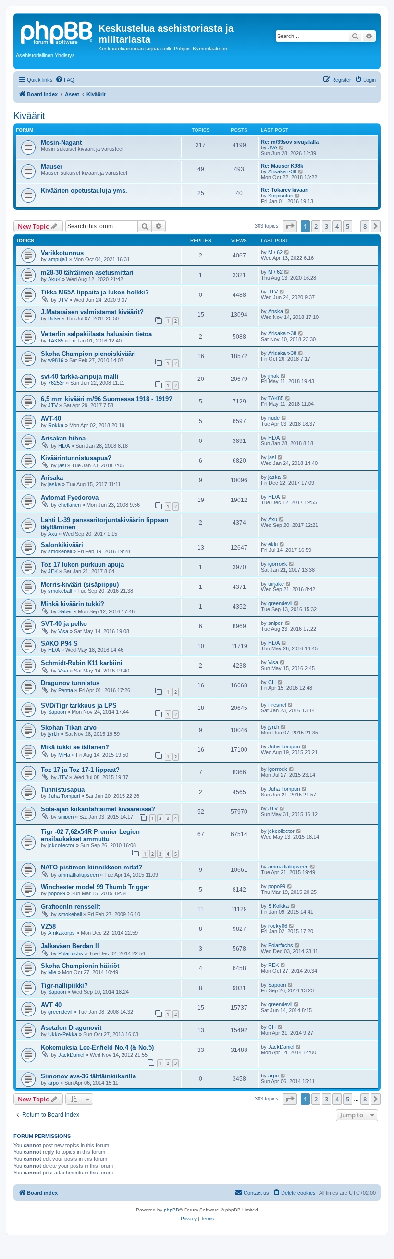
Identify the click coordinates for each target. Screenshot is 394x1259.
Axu (52, 534)
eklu (273, 544)
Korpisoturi (280, 195)
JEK (53, 571)
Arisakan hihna (63, 438)
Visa (63, 631)
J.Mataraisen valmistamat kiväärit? (92, 312)
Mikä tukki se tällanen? (75, 747)
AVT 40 (51, 1005)
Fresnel (277, 705)
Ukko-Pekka (62, 1034)
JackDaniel (71, 1055)
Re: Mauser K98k (282, 166)
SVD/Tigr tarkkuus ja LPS (79, 705)
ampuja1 (58, 259)
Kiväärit (29, 115)
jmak (273, 376)
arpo (53, 1083)
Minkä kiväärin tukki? (72, 604)
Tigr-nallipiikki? (64, 985)
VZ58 (48, 926)
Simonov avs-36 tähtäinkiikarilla (88, 1076)
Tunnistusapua (63, 789)
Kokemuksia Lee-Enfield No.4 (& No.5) (97, 1047)
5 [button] (347, 226)
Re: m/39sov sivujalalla (290, 142)
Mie (52, 972)
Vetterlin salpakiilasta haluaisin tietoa (96, 334)
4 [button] (337, 226)
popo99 (56, 893)
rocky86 (277, 926)
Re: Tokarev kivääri (284, 190)
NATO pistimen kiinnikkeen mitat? (91, 867)
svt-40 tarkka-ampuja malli (80, 376)
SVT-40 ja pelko (64, 623)
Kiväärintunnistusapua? (76, 458)
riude (274, 418)
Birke (54, 318)
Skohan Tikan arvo (69, 727)
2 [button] (316, 226)
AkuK (54, 279)
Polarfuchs (70, 953)
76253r (56, 383)
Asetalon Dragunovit (71, 1027)
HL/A (64, 446)
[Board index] (57, 31)
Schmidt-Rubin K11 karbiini (82, 663)
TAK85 (55, 340)
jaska (54, 484)
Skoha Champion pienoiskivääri (88, 353)
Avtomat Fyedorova (69, 497)
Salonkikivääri (62, 545)
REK (273, 965)
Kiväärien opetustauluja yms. (84, 190)
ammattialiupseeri (78, 875)
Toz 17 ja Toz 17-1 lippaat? (80, 769)
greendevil (280, 603)
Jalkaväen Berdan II (70, 946)
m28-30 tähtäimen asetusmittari (87, 272)
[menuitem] (64, 80)
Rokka (55, 425)
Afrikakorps (61, 933)
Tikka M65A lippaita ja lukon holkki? (95, 292)
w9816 (55, 360)
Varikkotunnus (62, 253)
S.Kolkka (278, 906)
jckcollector (61, 845)
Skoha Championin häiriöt (80, 965)
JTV (63, 300)
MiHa (64, 755)
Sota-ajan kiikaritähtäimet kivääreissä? (98, 809)
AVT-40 (51, 418)
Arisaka (52, 477)
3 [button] (326, 226)
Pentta (65, 690)
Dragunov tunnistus (70, 682)
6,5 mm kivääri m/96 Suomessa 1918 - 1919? (106, 399)
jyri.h (53, 734)
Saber (65, 611)
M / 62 (275, 252)
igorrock (277, 564)
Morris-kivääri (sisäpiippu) (80, 584)
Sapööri (57, 712)
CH (272, 682)
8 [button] (365, 226)
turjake (276, 584)
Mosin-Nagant (61, 142)
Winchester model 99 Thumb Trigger (95, 887)
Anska (275, 311)
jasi (62, 465)
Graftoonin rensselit (70, 906)
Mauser (51, 166)
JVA (272, 147)
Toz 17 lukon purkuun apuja (82, 564)
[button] (290, 226)
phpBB (171, 1209)
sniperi (275, 623)
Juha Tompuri (284, 746)
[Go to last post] (287, 252)
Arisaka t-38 (282, 171)
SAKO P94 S (59, 643)
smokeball (60, 551)
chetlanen (69, 505)
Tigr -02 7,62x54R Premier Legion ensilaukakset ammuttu (90, 835)
